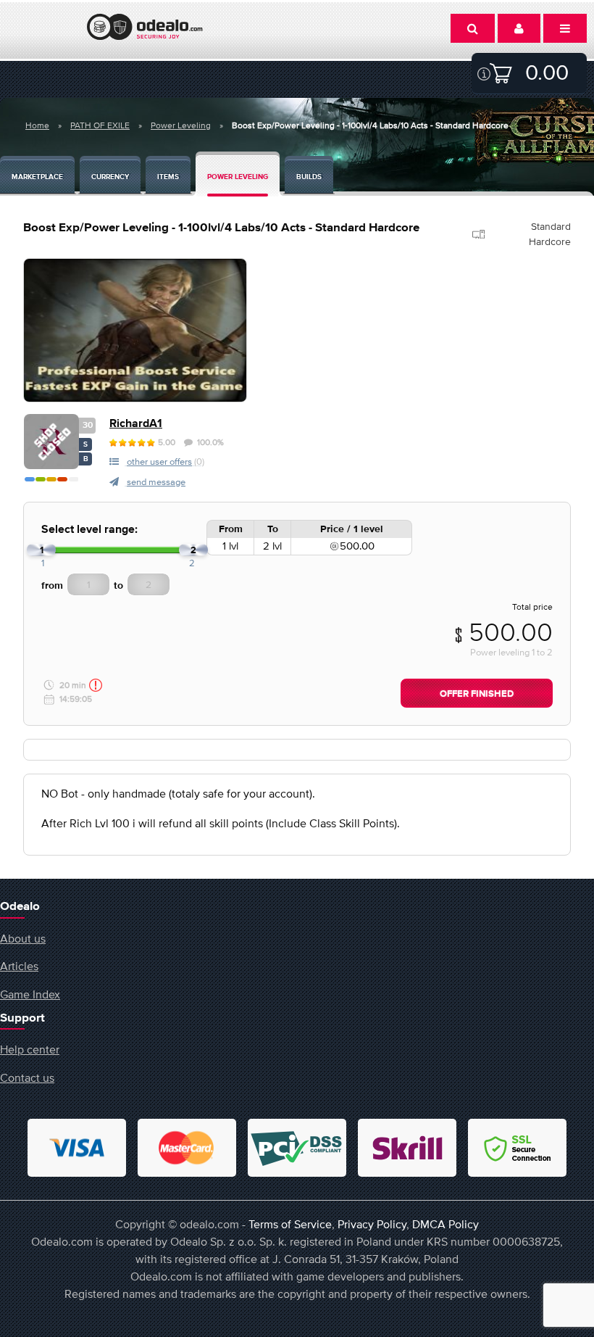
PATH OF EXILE (100, 125)
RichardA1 (135, 423)
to (118, 586)
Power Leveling (181, 125)
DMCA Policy (445, 1223)
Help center (29, 1049)
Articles (19, 965)
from (52, 586)
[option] (135, 330)
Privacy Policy (372, 1223)
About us (23, 938)
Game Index (30, 994)
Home (37, 125)
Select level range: (89, 529)
